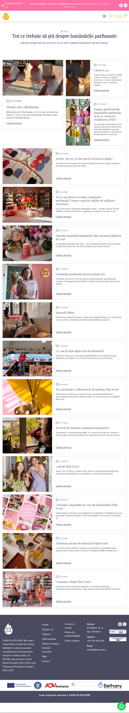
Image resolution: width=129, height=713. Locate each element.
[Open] (115, 16)
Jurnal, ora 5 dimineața (22, 107)
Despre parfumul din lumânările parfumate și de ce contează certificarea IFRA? (107, 114)
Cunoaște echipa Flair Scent (73, 582)
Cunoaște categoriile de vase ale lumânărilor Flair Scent (87, 506)
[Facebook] (121, 5)
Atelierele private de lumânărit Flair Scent (82, 543)
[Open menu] (104, 16)
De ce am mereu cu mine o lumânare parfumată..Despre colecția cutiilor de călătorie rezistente (85, 200)
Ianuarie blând (65, 312)
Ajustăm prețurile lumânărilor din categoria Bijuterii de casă (88, 237)
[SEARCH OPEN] (110, 16)
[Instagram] (125, 5)
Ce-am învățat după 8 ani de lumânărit (80, 351)
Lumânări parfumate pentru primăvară (80, 274)
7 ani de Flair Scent (67, 466)
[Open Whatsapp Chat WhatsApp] (121, 706)
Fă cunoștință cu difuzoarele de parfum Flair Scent (87, 389)
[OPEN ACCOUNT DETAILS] (120, 16)
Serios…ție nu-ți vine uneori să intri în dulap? (84, 158)
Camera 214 (101, 70)
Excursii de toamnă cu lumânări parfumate (82, 428)
